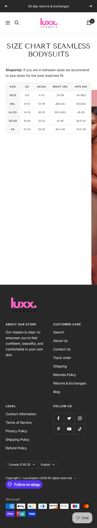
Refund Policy (16, 448)
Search (58, 332)
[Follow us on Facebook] (58, 418)
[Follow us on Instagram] (79, 418)
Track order (62, 358)
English (45, 464)
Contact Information (21, 414)
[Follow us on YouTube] (69, 429)
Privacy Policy (16, 431)
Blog (56, 392)
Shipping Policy (17, 439)
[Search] (17, 23)
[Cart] (89, 23)
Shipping (60, 366)
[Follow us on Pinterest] (58, 429)
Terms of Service (19, 422)
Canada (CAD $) (19, 464)
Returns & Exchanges (69, 383)
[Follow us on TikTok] (79, 429)
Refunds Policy (64, 375)
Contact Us (61, 349)
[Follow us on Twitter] (69, 418)
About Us (60, 341)
